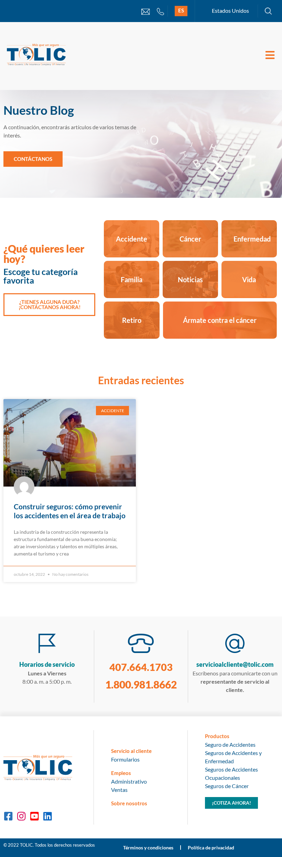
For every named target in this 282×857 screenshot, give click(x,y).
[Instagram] (21, 816)
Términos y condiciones (148, 847)
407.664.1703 (141, 667)
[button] (33, 159)
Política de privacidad (211, 847)
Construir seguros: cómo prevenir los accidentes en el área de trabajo (70, 510)
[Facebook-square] (8, 816)
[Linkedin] (47, 816)
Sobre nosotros (129, 803)
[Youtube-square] (34, 816)
